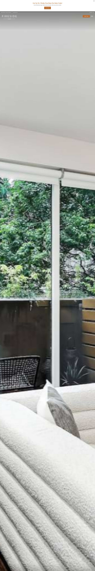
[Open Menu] (92, 16)
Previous (2, 298)
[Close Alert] (94, 1)
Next (91, 298)
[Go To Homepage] (9, 17)
